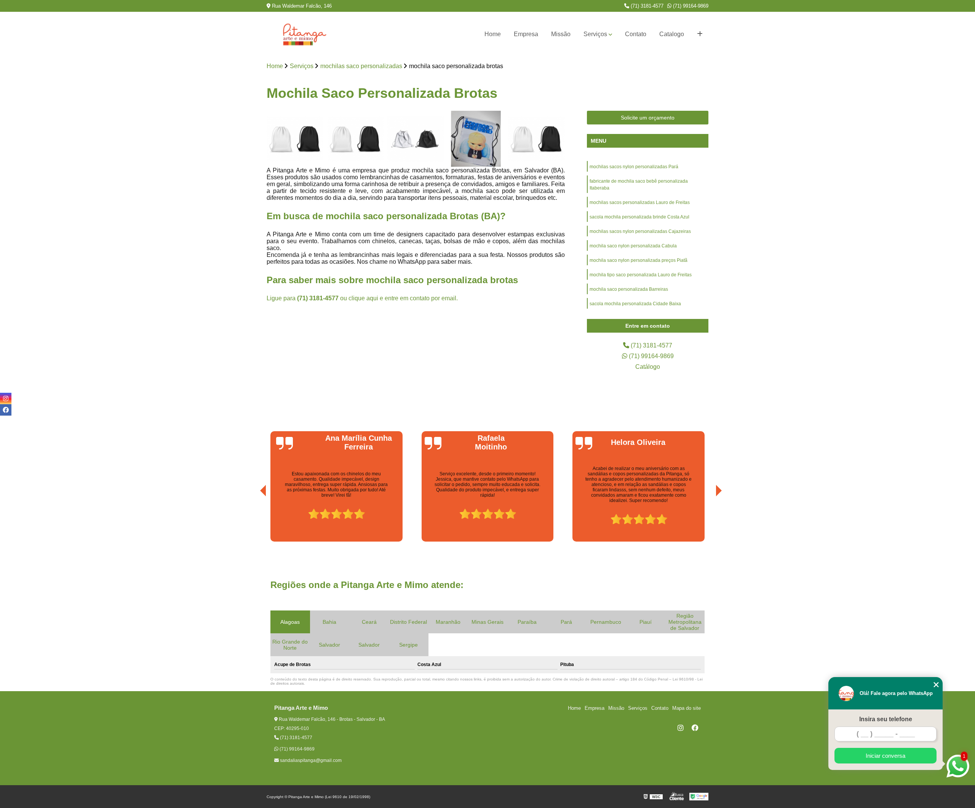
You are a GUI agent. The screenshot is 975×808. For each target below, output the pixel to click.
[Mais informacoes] (699, 34)
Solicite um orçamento (648, 118)
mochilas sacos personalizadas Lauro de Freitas (640, 202)
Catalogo (671, 34)
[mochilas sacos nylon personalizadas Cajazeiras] (536, 139)
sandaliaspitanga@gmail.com (310, 760)
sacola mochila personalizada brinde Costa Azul (639, 217)
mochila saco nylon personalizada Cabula (633, 246)
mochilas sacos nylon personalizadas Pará (634, 166)
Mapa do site (686, 708)
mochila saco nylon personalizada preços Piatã (638, 260)
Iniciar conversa (885, 755)
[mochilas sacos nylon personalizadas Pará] (295, 139)
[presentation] (252, 520)
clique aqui (363, 298)
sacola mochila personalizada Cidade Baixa (635, 303)
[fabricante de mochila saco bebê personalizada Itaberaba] (355, 139)
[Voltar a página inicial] (305, 34)
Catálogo (647, 366)
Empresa (526, 34)
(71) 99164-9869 (689, 6)
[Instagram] (680, 727)
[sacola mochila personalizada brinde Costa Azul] (476, 139)
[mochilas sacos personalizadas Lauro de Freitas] (415, 139)
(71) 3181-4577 (646, 6)
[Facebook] (695, 727)
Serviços (595, 34)
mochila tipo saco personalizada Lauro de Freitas (641, 274)
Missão (561, 34)
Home (492, 34)
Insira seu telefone (885, 719)
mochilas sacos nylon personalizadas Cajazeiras (640, 231)
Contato (635, 34)
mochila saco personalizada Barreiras (629, 289)
